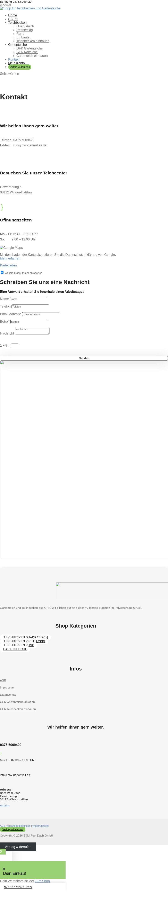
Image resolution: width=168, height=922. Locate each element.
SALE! (13, 19)
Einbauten (23, 37)
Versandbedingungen (18, 825)
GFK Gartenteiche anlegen (17, 701)
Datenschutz (8, 694)
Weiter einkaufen (18, 887)
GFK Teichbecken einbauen (18, 709)
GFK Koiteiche (27, 52)
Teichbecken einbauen (32, 41)
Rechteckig (24, 30)
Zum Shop (42, 881)
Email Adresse (10, 314)
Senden (84, 358)
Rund (20, 33)
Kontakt (13, 59)
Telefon (5, 306)
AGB (3, 680)
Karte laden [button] (8, 265)
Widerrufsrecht (40, 825)
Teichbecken (17, 22)
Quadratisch (25, 26)
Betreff (5, 321)
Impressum (7, 687)
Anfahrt (4, 805)
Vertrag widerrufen (19, 67)
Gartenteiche (17, 44)
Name (4, 299)
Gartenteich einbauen (32, 55)
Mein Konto (16, 63)
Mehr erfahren (10, 258)
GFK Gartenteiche (29, 48)
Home (12, 15)
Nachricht (7, 333)
